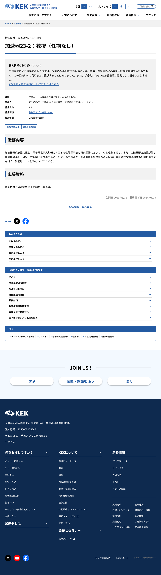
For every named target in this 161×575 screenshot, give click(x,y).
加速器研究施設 (29, 126)
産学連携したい (12, 495)
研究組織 (92, 15)
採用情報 (17, 23)
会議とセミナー (70, 530)
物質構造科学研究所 (19, 306)
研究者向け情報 (142, 510)
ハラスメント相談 (121, 527)
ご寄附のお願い (142, 521)
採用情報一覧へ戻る (80, 207)
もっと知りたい (12, 468)
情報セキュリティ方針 (69, 516)
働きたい (9, 502)
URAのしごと (15, 241)
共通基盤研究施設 (18, 283)
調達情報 (139, 515)
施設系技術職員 (91, 336)
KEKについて (69, 15)
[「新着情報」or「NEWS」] (152, 6)
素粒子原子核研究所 (19, 312)
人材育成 (116, 504)
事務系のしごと (16, 246)
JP (84, 6)
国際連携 (139, 504)
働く (129, 381)
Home (8, 23)
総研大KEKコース (121, 510)
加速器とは (113, 15)
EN (90, 6)
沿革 (61, 474)
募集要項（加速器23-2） (41, 112)
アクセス (151, 15)
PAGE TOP (153, 399)
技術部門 (13, 300)
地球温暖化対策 (66, 495)
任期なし (76, 336)
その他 (12, 277)
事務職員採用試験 (60, 336)
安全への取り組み (67, 488)
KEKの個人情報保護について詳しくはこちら (34, 84)
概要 (61, 468)
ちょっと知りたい (14, 461)
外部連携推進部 (16, 294)
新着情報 (131, 15)
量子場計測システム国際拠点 (23, 317)
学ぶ (31, 381)
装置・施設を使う (80, 381)
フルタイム (43, 336)
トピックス (117, 468)
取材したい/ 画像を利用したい (20, 509)
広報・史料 (64, 523)
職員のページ (65, 539)
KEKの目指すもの (67, 481)
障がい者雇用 (108, 336)
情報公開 (63, 502)
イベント (116, 481)
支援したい (10, 516)
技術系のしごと (16, 252)
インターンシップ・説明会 (23, 336)
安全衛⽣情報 (141, 527)
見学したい (10, 481)
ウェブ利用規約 (103, 558)
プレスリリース (120, 461)
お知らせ (116, 474)
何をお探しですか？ (40, 15)
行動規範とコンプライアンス (73, 509)
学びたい (9, 474)
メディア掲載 (118, 488)
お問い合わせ (122, 558)
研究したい (10, 488)
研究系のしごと (13, 126)
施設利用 (116, 521)
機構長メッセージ (67, 461)
